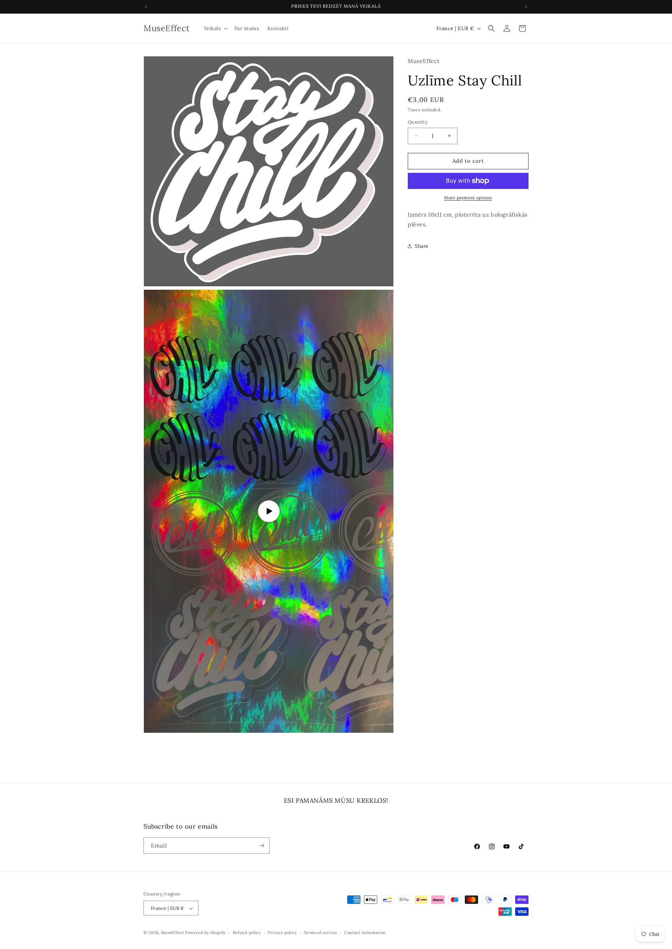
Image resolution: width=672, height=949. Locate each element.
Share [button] (422, 246)
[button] (215, 28)
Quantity (418, 122)
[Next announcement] (526, 6)
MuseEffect (172, 932)
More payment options (468, 197)
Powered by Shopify (205, 932)
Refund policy (247, 932)
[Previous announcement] (146, 6)
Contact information (365, 932)
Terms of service (320, 932)
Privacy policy (282, 932)
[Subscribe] (261, 845)
